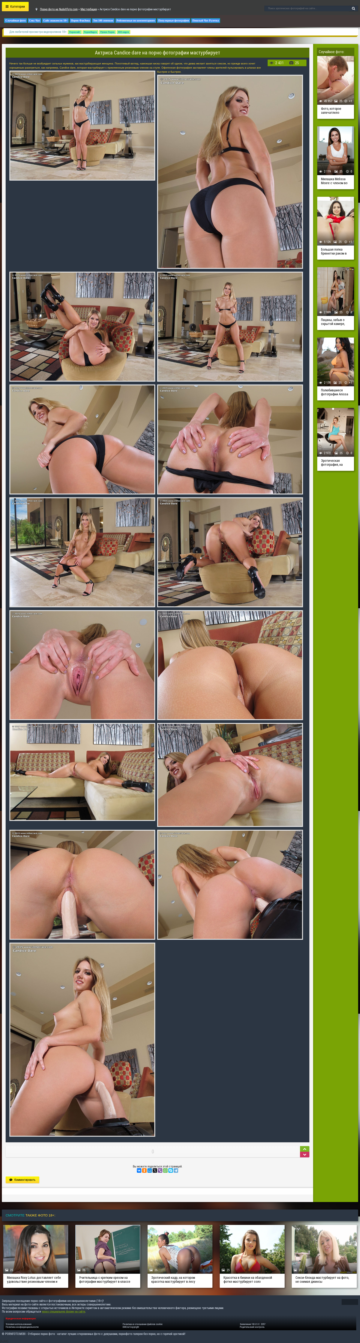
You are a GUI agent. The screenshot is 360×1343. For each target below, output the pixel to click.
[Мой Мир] (149, 1170)
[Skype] (170, 1170)
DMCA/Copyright (131, 1327)
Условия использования (19, 1324)
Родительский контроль (252, 1327)
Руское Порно (107, 32)
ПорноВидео (90, 32)
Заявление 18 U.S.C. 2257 (252, 1324)
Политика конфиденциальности (22, 1327)
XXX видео (123, 32)
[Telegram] (176, 1170)
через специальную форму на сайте (63, 1311)
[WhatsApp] (165, 1170)
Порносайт (74, 32)
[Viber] (160, 1170)
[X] (155, 1170)
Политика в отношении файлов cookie (142, 1324)
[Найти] (353, 8)
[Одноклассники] (144, 1170)
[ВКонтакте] (139, 1170)
